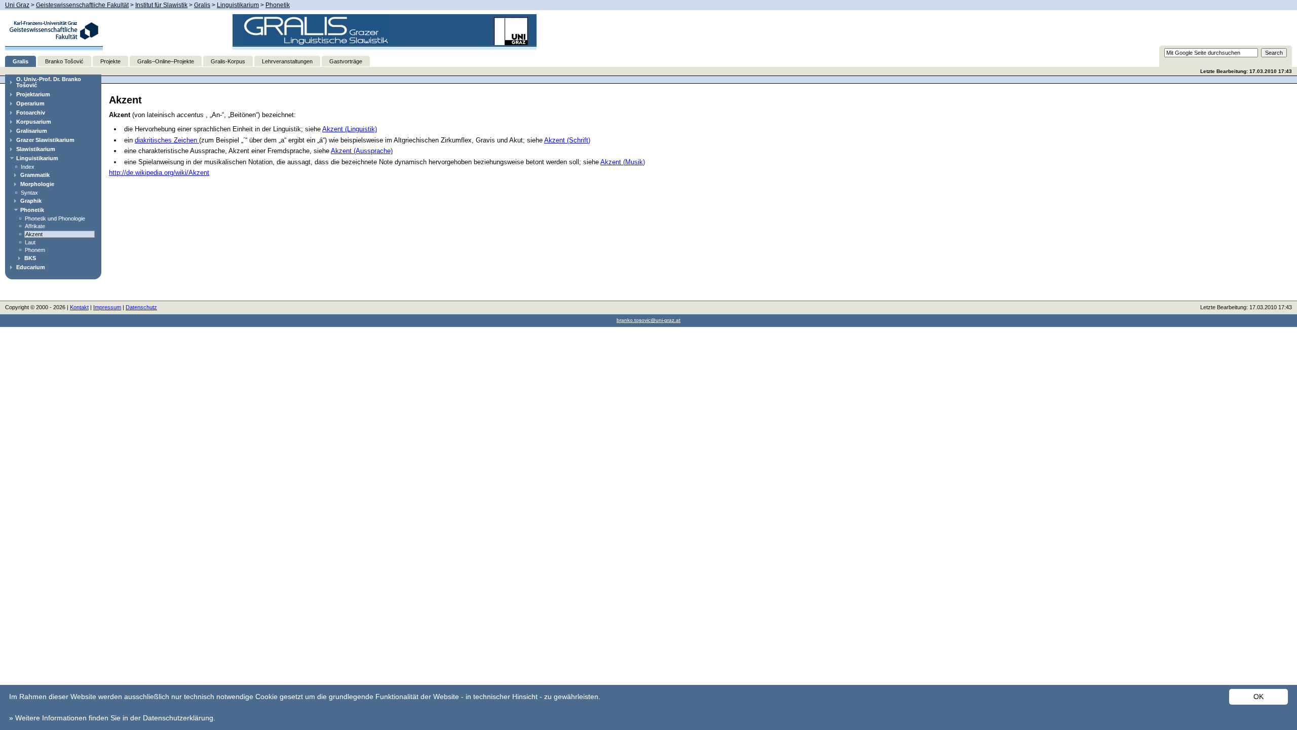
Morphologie (37, 184)
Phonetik (277, 5)
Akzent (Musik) (622, 162)
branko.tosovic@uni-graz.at (648, 320)
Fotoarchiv (30, 113)
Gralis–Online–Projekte (165, 61)
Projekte (110, 61)
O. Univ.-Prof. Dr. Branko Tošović (48, 82)
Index (27, 167)
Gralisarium (31, 131)
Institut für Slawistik (161, 5)
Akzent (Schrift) (567, 140)
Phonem (35, 250)
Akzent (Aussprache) (362, 151)
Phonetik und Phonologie (55, 218)
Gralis (202, 5)
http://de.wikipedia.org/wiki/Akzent (159, 172)
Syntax (29, 193)
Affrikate (35, 226)
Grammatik (35, 175)
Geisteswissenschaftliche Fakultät (82, 5)
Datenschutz (141, 307)
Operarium (30, 103)
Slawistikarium (35, 149)
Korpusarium (33, 122)
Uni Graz (17, 5)
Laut (30, 242)
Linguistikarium (238, 5)
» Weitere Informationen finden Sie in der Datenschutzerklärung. (112, 718)
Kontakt (79, 307)
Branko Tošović (64, 61)
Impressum (107, 307)
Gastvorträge (345, 61)
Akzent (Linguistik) (349, 129)
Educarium (30, 267)
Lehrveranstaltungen (287, 61)
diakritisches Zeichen (167, 140)
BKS (30, 258)
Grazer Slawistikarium (45, 140)
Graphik (31, 201)
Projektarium (33, 94)
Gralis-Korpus (228, 61)
